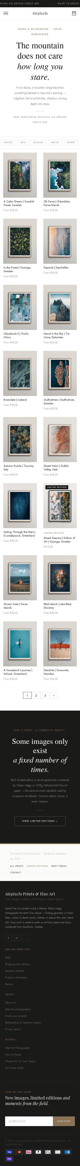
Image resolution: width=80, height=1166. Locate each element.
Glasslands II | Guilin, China (16, 335)
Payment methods (14, 971)
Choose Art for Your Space (20, 1061)
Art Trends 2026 (14, 1068)
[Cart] (72, 13)
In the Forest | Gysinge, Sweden (17, 269)
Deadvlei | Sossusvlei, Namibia (56, 672)
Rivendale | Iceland (15, 400)
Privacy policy (13, 1029)
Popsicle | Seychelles (56, 267)
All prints (16, 866)
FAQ (7, 958)
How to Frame (13, 1055)
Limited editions (37, 866)
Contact (15, 872)
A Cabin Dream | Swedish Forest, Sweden (19, 203)
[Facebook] (8, 938)
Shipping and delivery (17, 964)
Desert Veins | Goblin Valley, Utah (56, 468)
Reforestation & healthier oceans (23, 1023)
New (23, 142)
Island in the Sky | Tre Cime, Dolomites (56, 335)
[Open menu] (6, 13)
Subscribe (64, 1121)
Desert (71, 142)
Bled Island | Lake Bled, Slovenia (58, 606)
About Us (10, 1003)
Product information (16, 978)
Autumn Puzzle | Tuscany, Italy (19, 468)
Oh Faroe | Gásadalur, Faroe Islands (57, 203)
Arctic (55, 142)
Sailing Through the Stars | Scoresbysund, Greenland (19, 534)
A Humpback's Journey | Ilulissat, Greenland (18, 672)
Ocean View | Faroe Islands (16, 606)
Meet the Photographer (18, 1048)
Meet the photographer (18, 1009)
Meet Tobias (59, 866)
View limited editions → (40, 821)
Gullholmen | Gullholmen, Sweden (59, 401)
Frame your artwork (16, 1016)
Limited (8, 142)
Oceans (38, 142)
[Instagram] (17, 938)
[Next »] (54, 695)
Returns (9, 984)
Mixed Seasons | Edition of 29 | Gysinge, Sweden (59, 540)
